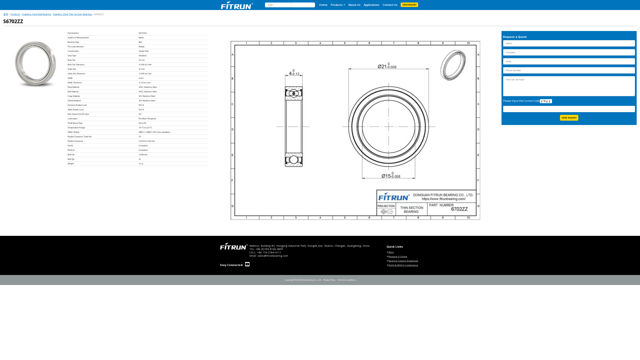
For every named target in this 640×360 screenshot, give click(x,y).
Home (323, 4)
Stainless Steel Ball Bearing (36, 14)
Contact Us (390, 4)
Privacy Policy (329, 279)
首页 (5, 14)
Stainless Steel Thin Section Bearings (72, 14)
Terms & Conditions (346, 279)
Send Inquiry (409, 4)
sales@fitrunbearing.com (273, 255)
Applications (371, 4)
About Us (354, 4)
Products (336, 4)
